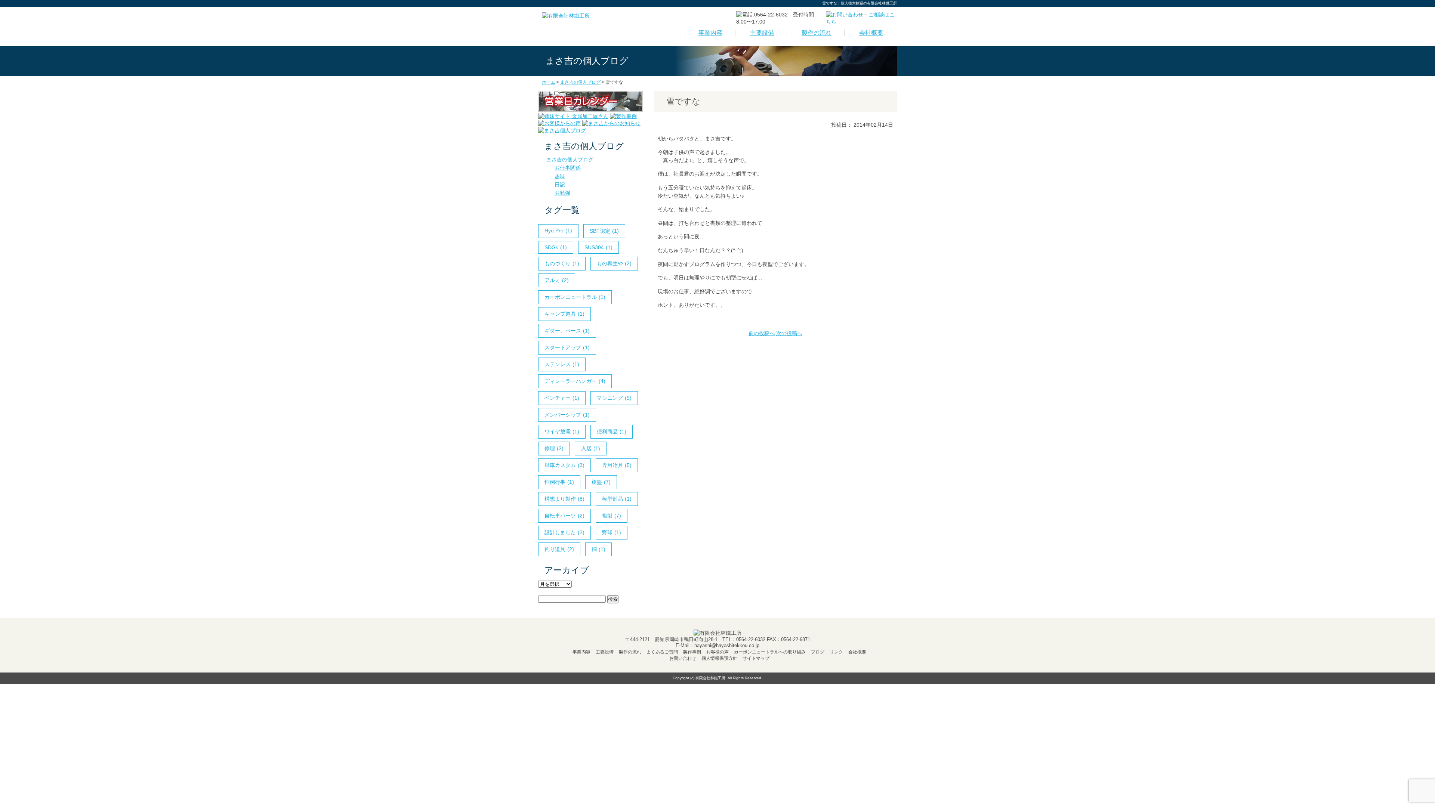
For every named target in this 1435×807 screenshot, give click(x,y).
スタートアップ (567, 347)
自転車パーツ (564, 516)
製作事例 (692, 652)
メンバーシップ (567, 415)
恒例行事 (559, 482)
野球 (611, 532)
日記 (560, 185)
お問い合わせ (682, 658)
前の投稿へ (762, 333)
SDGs (555, 247)
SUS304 (598, 247)
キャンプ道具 (564, 314)
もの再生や (614, 263)
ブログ (817, 652)
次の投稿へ (789, 333)
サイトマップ (756, 658)
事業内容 (710, 33)
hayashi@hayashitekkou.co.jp (726, 645)
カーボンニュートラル (574, 297)
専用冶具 (617, 465)
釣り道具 (559, 549)
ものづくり (561, 263)
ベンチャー (561, 398)
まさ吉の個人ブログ (569, 160)
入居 (590, 448)
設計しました (564, 532)
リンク (836, 652)
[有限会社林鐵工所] (566, 16)
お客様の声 (717, 652)
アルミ (556, 280)
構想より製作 (564, 499)
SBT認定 (604, 231)
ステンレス (561, 364)
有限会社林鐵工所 (710, 678)
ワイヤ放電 (561, 432)
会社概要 (871, 33)
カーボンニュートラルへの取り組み (770, 652)
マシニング (614, 398)
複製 (611, 516)
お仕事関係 (568, 168)
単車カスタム (564, 465)
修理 (554, 448)
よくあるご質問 (662, 652)
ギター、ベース (567, 331)
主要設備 (762, 33)
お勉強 (562, 193)
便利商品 (611, 432)
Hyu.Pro (558, 231)
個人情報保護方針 (719, 658)
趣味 (560, 176)
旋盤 (601, 482)
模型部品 (617, 499)
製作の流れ (816, 33)
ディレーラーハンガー (574, 381)
